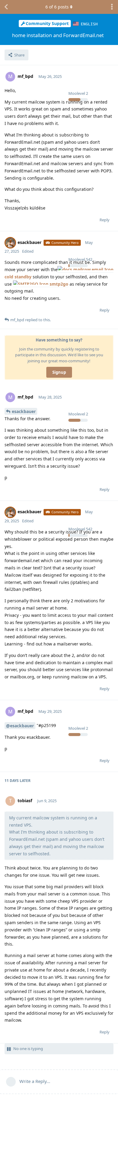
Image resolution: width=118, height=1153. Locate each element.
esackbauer (24, 411)
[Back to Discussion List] (6, 7)
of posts (57, 7)
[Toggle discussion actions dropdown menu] (112, 7)
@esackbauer (20, 726)
